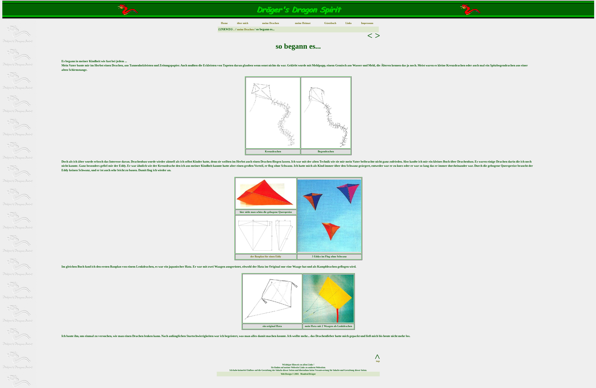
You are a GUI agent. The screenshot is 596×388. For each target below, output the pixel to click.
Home (224, 23)
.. (234, 29)
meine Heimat (303, 23)
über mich (242, 23)
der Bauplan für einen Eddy (265, 256)
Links (348, 23)
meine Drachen (270, 23)
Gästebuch (330, 23)
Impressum (367, 23)
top (378, 361)
